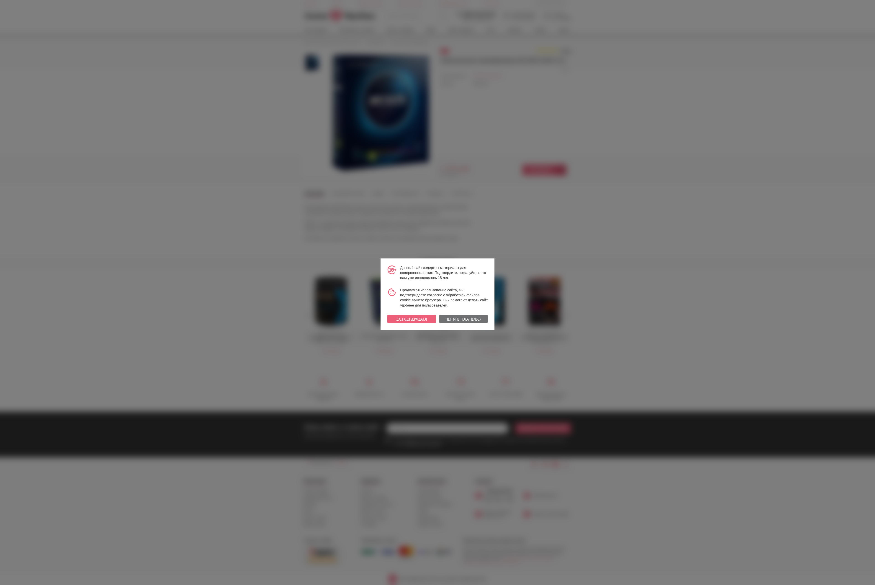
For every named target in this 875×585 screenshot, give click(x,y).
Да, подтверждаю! (411, 319)
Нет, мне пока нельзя (463, 319)
